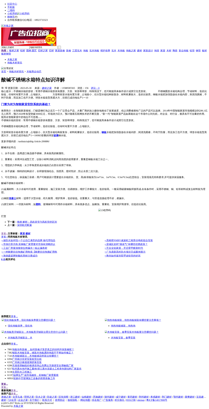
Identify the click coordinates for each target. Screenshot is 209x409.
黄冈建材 (132, 397)
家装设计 (148, 50)
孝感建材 (155, 397)
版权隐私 (72, 400)
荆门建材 (167, 397)
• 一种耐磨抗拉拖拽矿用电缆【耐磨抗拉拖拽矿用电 (29, 252)
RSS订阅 (131, 400)
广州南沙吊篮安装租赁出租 (27, 359)
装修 (68, 50)
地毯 (156, 50)
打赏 (3, 216)
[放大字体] (2, 87)
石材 (51, 50)
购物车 (11, 16)
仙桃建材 (86, 397)
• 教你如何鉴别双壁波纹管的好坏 (123, 255)
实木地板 (94, 50)
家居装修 (60, 50)
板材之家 (14, 50)
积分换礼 (120, 400)
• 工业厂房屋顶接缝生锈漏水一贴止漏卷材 (24, 248)
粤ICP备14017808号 (156, 400)
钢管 (198, 50)
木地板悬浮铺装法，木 (20, 337)
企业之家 (23, 400)
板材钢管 (6, 53)
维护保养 (105, 50)
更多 (4, 233)
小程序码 (12, 13)
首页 (3, 71)
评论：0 (95, 88)
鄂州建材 (178, 397)
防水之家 (40, 397)
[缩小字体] (6, 87)
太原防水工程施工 (22, 372)
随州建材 (109, 397)
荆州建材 (144, 397)
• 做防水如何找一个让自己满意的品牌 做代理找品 (28, 240)
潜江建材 (75, 397)
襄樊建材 (190, 397)
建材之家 (47, 88)
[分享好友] (7, 68)
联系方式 (47, 400)
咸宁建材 (121, 397)
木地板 (121, 50)
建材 (139, 50)
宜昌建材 (201, 397)
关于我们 (34, 400)
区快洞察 (63, 397)
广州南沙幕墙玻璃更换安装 (27, 362)
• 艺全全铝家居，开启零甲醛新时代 (124, 248)
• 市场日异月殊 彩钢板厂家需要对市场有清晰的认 (28, 244)
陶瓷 (175, 50)
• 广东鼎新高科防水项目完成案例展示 (125, 252)
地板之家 (131, 50)
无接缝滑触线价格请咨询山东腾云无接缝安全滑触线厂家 (42, 365)
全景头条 (17, 397)
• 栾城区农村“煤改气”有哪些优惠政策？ (126, 244)
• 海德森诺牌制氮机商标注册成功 (19, 255)
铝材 (22, 50)
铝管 (192, 50)
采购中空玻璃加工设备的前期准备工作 (34, 378)
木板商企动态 (34, 71)
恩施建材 (98, 397)
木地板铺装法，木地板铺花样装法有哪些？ (35, 356)
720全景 (12, 400)
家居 (162, 50)
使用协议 (60, 400)
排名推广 (97, 400)
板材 (204, 50)
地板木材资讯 (16, 71)
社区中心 (12, 4)
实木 (113, 50)
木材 (168, 50)
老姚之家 (6, 397)
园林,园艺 (31, 50)
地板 (85, 50)
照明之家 (29, 397)
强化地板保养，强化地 (20, 325)
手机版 (11, 7)
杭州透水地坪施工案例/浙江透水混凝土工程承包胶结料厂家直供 (46, 368)
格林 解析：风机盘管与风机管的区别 (37, 222)
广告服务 (108, 400)
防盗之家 (52, 397)
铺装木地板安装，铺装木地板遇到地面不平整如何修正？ (42, 352)
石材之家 (43, 50)
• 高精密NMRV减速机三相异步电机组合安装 (129, 240)
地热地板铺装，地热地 (123, 325)
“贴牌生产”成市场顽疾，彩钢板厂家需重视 (35, 375)
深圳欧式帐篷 (24, 225)
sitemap (141, 400)
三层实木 (77, 50)
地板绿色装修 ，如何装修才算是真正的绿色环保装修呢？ (43, 349)
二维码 (11, 10)
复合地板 (183, 50)
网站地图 (85, 400)
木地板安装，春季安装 (123, 337)
